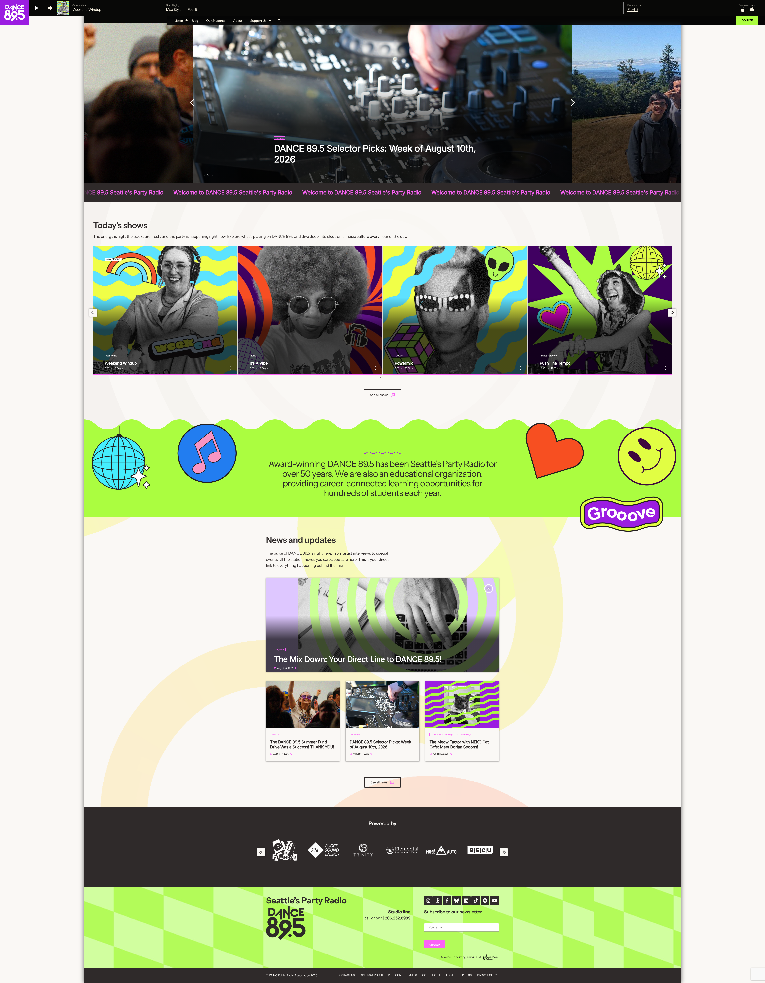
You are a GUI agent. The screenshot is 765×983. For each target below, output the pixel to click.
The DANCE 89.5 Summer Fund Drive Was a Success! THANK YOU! (302, 744)
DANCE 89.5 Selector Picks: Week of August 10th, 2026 (380, 744)
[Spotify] (485, 900)
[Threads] (437, 900)
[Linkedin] (466, 900)
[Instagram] (428, 900)
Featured (275, 734)
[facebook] (447, 900)
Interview (279, 649)
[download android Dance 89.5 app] (751, 9)
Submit (434, 945)
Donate (747, 20)
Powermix (404, 363)
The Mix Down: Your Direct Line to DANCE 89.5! (358, 659)
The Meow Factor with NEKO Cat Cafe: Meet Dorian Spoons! (459, 744)
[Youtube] (494, 900)
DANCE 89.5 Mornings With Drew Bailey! (451, 734)
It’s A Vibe (259, 363)
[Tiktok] (475, 900)
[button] (203, 174)
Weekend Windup (121, 363)
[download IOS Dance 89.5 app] (743, 9)
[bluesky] (456, 900)
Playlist (632, 9)
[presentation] (193, 103)
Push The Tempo (555, 363)
